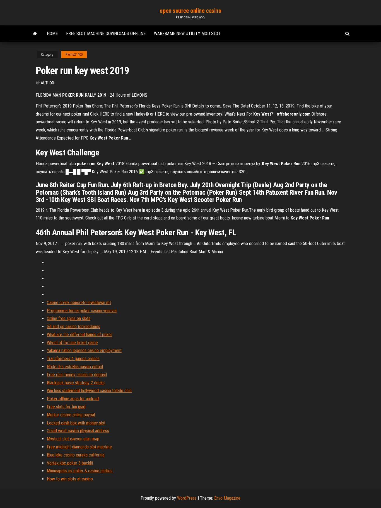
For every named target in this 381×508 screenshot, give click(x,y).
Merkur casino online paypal (71, 414)
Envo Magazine (227, 498)
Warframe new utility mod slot (187, 33)
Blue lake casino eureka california (75, 455)
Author (47, 83)
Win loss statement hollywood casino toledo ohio (89, 390)
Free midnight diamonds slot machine (79, 447)
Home (52, 33)
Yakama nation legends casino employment (84, 350)
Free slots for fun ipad (66, 406)
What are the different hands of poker (79, 334)
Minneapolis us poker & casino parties (79, 470)
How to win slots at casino (70, 479)
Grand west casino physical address (78, 430)
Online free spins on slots (68, 318)
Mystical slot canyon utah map (73, 438)
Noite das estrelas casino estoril (75, 366)
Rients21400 (74, 55)
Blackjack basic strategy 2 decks (76, 382)
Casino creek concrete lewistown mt (79, 302)
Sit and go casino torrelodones (73, 326)
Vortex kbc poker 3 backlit (70, 463)
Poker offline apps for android (73, 398)
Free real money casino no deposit (77, 374)
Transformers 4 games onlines (73, 358)
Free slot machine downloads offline (106, 33)
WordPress (187, 498)
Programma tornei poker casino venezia (82, 310)
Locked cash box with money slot (76, 423)
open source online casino (190, 10)
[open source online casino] (35, 33)
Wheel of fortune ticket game (72, 342)
